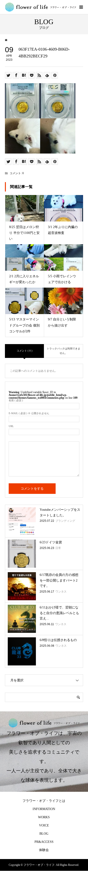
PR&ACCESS (44, 842)
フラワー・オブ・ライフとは (44, 801)
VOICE (44, 825)
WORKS (44, 817)
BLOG (43, 833)
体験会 (44, 850)
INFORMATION (44, 809)
